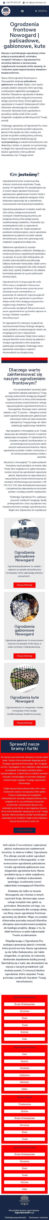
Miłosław (24, 1082)
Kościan (24, 1032)
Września (24, 1011)
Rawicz (24, 1061)
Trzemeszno (24, 1104)
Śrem (24, 1018)
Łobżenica (25, 1075)
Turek (24, 1025)
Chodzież (24, 1068)
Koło (24, 1039)
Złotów (24, 1111)
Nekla (24, 1089)
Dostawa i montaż (38, 1217)
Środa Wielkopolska (24, 1004)
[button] (22, 11)
